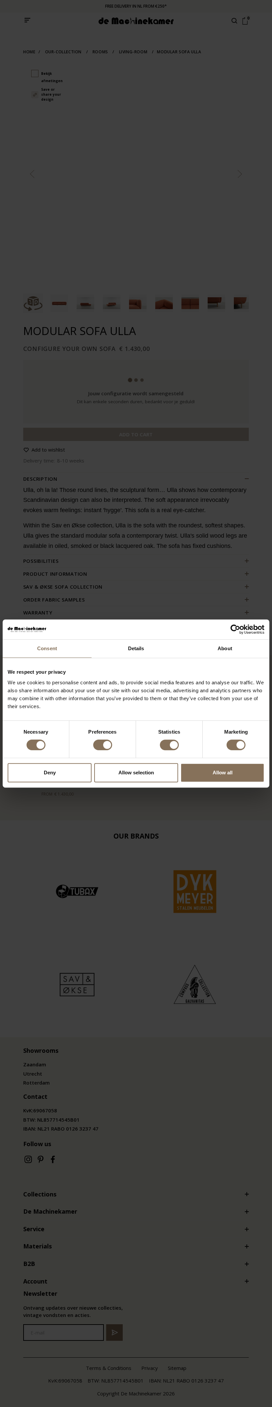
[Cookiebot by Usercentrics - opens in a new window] (235, 629)
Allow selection (136, 772)
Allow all (223, 772)
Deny (50, 772)
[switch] (102, 745)
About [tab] (225, 648)
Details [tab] (136, 648)
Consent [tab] (47, 648)
